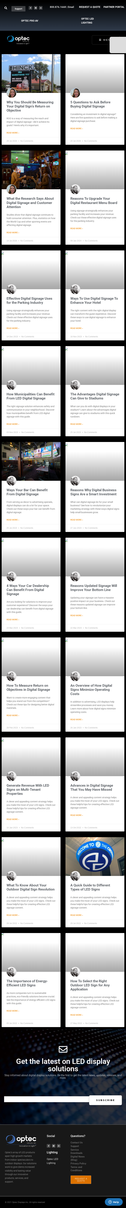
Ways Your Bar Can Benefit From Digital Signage (27, 492)
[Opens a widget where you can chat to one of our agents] (114, 1202)
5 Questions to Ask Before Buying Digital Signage (90, 104)
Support (75, 1146)
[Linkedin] (35, 8)
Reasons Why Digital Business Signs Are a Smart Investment (93, 492)
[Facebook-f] (30, 8)
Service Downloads (77, 1151)
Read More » (13, 133)
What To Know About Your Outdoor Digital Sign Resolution (31, 887)
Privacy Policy (78, 1163)
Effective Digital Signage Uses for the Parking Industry (29, 301)
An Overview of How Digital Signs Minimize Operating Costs (91, 690)
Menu (108, 39)
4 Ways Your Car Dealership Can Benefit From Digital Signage (28, 590)
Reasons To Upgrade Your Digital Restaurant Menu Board (93, 201)
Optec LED (52, 1159)
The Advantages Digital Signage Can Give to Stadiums (94, 396)
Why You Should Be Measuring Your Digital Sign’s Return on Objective (30, 106)
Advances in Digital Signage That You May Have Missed (91, 788)
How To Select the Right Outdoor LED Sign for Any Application (90, 985)
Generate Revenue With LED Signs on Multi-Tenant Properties (28, 790)
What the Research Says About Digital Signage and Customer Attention (30, 203)
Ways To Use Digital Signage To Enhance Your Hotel (94, 301)
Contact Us (77, 1142)
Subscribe (105, 1100)
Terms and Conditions (76, 1169)
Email (71, 7)
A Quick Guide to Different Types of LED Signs (90, 887)
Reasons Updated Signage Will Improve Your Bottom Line (93, 588)
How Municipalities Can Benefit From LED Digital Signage (30, 396)
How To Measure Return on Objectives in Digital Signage (28, 688)
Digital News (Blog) (78, 1158)
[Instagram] (40, 8)
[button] (5, 8)
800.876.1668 (58, 7)
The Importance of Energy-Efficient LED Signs (27, 983)
